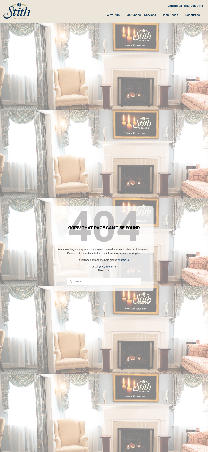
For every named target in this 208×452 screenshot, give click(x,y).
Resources (192, 15)
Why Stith (113, 15)
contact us (123, 259)
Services (150, 15)
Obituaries (134, 15)
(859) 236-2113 (107, 266)
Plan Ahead (170, 15)
